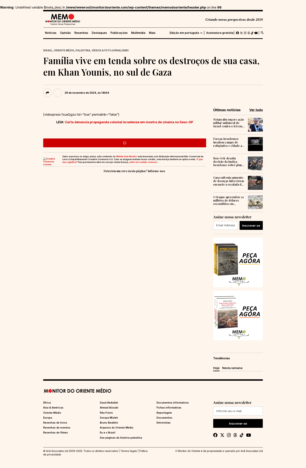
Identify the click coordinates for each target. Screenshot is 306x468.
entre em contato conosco (143, 162)
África (47, 402)
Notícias (50, 33)
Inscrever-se (251, 225)
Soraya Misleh (109, 417)
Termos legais (128, 450)
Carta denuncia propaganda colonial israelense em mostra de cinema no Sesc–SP (129, 122)
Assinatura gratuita (219, 33)
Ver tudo (256, 110)
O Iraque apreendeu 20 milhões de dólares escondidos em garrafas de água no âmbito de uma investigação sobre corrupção (228, 200)
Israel (47, 50)
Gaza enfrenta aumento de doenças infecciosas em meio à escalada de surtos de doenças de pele (228, 181)
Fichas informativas (169, 407)
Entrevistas (164, 422)
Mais (152, 33)
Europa (47, 417)
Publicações (119, 33)
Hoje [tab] (216, 368)
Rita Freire (106, 412)
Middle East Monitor (126, 156)
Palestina (83, 50)
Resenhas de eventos (56, 427)
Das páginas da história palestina (121, 437)
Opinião (65, 33)
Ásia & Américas (53, 407)
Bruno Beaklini (109, 422)
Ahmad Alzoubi (109, 407)
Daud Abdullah (109, 402)
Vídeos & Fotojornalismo (110, 50)
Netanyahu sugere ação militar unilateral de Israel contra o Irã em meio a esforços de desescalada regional (228, 123)
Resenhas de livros (55, 422)
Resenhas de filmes (55, 432)
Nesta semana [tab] (232, 368)
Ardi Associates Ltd (252, 450)
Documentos (164, 417)
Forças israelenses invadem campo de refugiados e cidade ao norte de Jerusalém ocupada (228, 142)
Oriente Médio (64, 50)
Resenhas (81, 33)
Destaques (99, 33)
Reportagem (164, 412)
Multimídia (138, 33)
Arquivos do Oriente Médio (116, 427)
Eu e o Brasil (107, 432)
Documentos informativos (173, 402)
